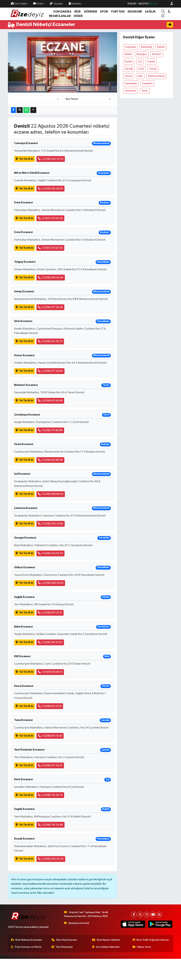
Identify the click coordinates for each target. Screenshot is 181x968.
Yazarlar (58, 3)
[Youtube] (153, 915)
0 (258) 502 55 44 (53, 859)
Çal (140, 61)
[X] (140, 915)
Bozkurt (156, 54)
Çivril (141, 68)
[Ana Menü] (163, 16)
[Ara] (163, 11)
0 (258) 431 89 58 (52, 460)
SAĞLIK (150, 11)
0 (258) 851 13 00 (52, 735)
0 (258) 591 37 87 (52, 642)
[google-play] (160, 924)
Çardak (129, 68)
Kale (140, 76)
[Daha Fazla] (33, 110)
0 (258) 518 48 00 (52, 188)
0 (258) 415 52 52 (52, 553)
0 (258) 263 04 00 (52, 277)
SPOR (104, 11)
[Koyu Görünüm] (169, 11)
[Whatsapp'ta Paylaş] (26, 110)
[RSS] (159, 915)
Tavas (144, 90)
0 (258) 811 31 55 (52, 706)
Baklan (161, 47)
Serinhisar (130, 90)
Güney (153, 68)
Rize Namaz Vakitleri (108, 940)
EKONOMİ (135, 11)
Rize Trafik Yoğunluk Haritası (153, 940)
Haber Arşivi (144, 947)
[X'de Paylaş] (20, 110)
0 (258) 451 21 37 (52, 612)
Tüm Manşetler (64, 947)
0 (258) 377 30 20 (52, 307)
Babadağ (146, 47)
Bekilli (128, 54)
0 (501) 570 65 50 (52, 218)
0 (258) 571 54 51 (52, 765)
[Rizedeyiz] (28, 14)
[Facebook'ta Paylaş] (13, 110)
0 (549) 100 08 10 (52, 672)
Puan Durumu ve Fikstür (28, 947)
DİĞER (78, 15)
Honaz (128, 76)
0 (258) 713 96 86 (52, 430)
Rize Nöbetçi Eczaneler (28, 940)
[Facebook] (134, 915)
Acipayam (130, 47)
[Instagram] (147, 915)
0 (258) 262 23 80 (52, 523)
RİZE (77, 11)
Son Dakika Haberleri (108, 947)
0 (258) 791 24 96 (52, 824)
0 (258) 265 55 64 (52, 583)
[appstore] (133, 924)
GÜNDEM (90, 11)
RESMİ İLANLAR (60, 15)
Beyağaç (142, 54)
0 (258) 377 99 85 (52, 371)
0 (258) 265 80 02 (52, 494)
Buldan (129, 61)
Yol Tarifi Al (26, 159)
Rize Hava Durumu (66, 940)
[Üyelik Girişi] (170, 4)
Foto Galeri (20, 3)
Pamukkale (131, 83)
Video (40, 3)
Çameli (151, 61)
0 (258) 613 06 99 (52, 400)
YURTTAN (118, 11)
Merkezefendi (156, 76)
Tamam (168, 963)
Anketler (76, 3)
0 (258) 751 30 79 (52, 795)
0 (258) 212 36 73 (52, 341)
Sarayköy (147, 83)
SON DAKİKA (62, 11)
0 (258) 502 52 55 (52, 159)
